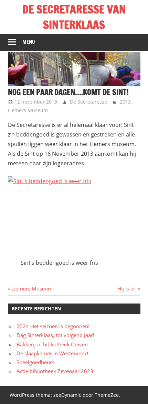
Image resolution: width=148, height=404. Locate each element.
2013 (125, 101)
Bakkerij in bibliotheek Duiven (52, 344)
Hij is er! (127, 288)
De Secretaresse (88, 101)
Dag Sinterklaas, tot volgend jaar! (55, 335)
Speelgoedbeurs (35, 362)
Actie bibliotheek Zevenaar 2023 (55, 371)
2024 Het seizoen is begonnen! (53, 326)
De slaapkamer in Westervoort (52, 353)
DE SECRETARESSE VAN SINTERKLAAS (74, 17)
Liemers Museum (28, 110)
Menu (28, 42)
